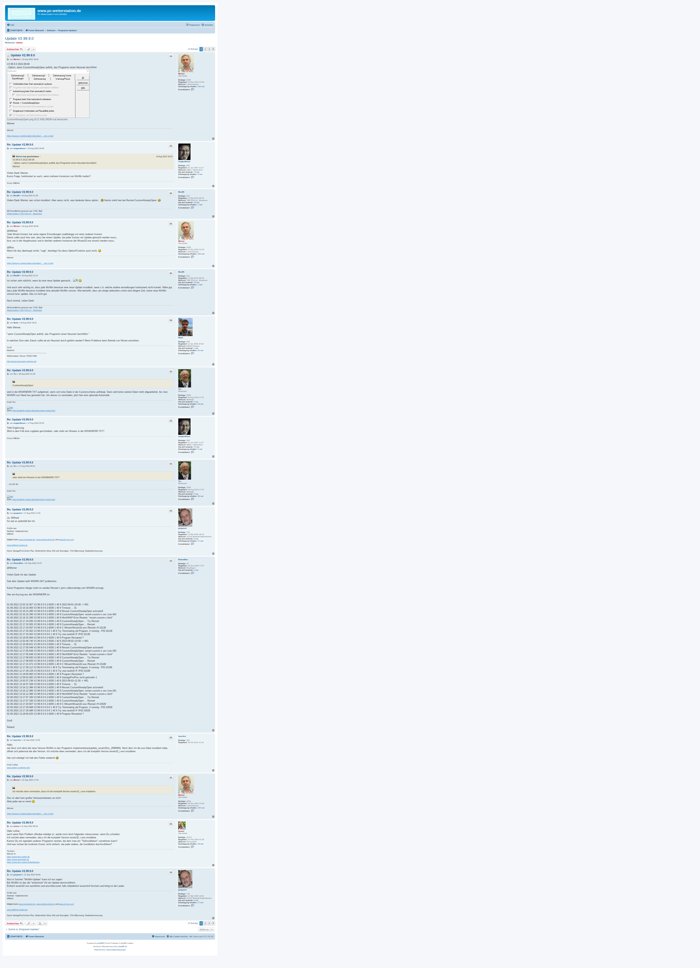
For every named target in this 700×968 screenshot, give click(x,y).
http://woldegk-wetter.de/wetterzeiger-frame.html (34, 410)
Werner (181, 74)
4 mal (196, 539)
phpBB (100, 943)
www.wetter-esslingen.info (18, 768)
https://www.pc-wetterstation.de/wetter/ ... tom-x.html (30, 136)
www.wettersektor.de (45, 539)
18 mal (200, 844)
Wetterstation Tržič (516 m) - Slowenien (24, 214)
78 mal (196, 202)
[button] (213, 49)
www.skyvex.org (66, 539)
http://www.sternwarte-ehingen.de (21, 361)
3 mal (196, 402)
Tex (179, 389)
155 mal (201, 86)
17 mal (200, 541)
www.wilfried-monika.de (17, 545)
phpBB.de (122, 946)
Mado (180, 338)
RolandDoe (183, 560)
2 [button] (205, 49)
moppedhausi (184, 161)
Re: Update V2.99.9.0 (20, 144)
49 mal (200, 404)
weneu (19, 43)
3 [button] (209, 49)
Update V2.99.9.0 (19, 38)
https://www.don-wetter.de (18, 857)
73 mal (196, 172)
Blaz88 (181, 192)
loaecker (182, 736)
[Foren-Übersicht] (22, 13)
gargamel (182, 528)
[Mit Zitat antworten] (170, 56)
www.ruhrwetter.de (27, 539)
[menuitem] (10, 25)
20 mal (200, 350)
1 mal (200, 205)
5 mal (200, 174)
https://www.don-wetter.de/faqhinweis (23, 862)
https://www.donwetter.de (18, 859)
